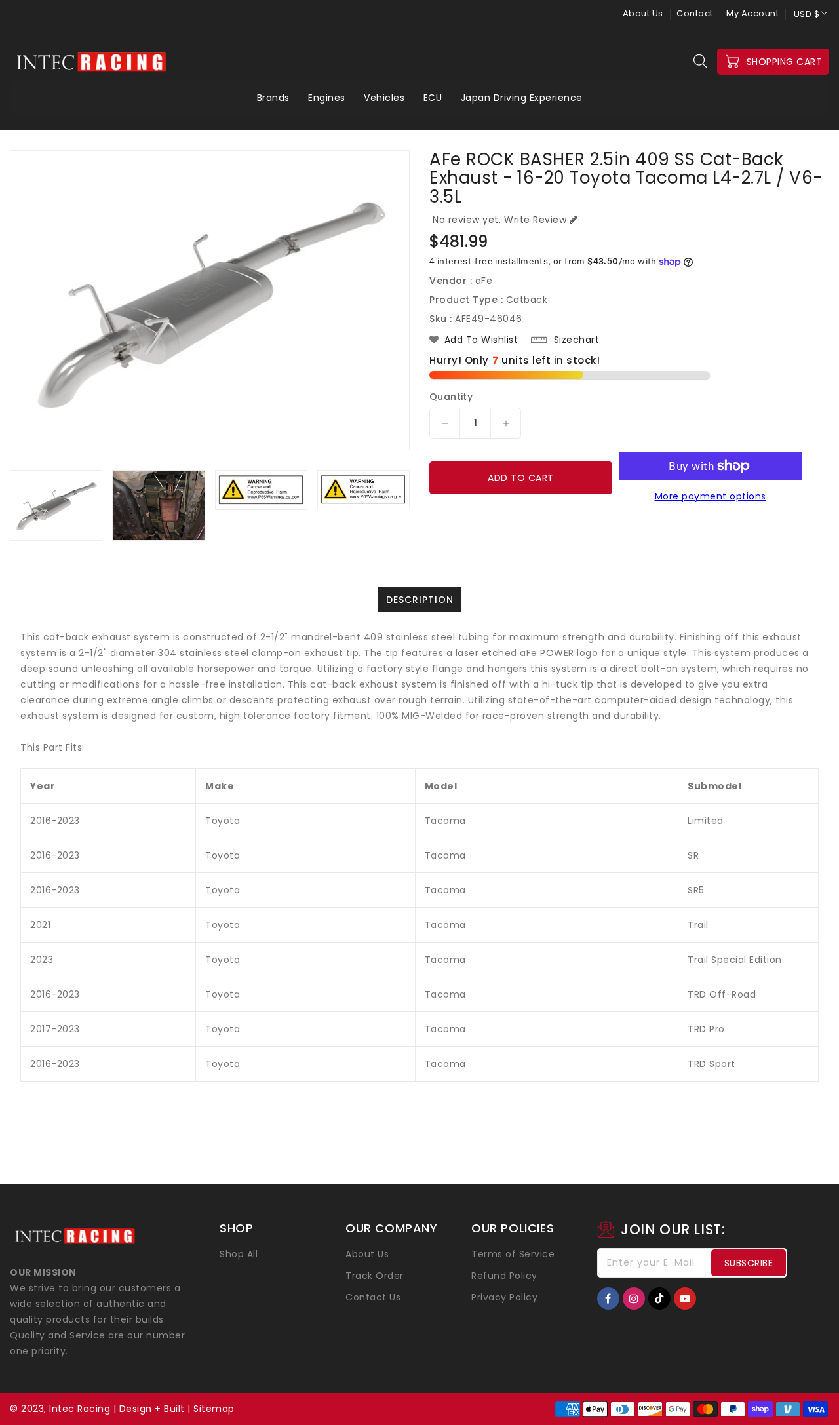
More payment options (710, 496)
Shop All (239, 1253)
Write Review (535, 219)
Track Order (374, 1275)
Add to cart (521, 477)
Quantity (451, 396)
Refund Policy (504, 1275)
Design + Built (152, 1408)
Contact (694, 13)
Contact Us (372, 1297)
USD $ (807, 14)
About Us (643, 13)
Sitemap (214, 1408)
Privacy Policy (504, 1297)
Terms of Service (513, 1253)
